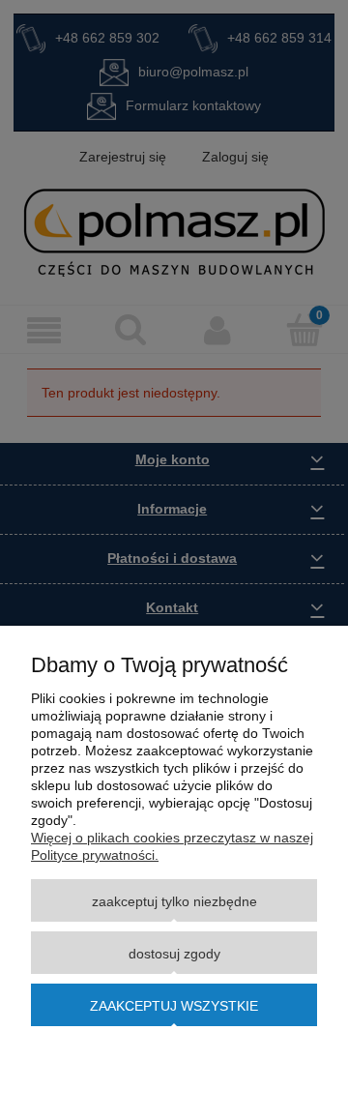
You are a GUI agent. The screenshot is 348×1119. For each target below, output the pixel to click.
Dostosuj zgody (174, 953)
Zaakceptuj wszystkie (174, 1006)
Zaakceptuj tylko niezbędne (174, 901)
